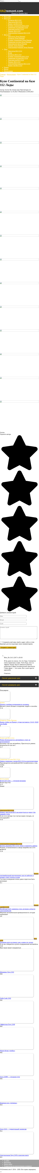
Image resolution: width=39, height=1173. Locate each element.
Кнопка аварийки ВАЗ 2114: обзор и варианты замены (18, 846)
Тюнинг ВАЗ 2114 (14, 62)
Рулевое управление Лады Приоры (20, 40)
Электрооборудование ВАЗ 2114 (19, 64)
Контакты (7, 1162)
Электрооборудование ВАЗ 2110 (19, 33)
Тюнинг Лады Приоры (16, 46)
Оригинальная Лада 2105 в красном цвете (14, 1155)
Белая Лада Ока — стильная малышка (13, 781)
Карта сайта (8, 1164)
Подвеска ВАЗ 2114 (14, 55)
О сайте (6, 1160)
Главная (2, 74)
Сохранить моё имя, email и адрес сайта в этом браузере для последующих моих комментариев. (17, 643)
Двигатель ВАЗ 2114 (15, 51)
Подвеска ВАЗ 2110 (14, 20)
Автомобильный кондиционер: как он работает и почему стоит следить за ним (17, 876)
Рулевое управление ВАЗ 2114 (18, 56)
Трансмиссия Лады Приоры (17, 44)
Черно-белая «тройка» (7, 1051)
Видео (6, 69)
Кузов (10, 53)
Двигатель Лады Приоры (16, 36)
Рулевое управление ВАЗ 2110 (18, 26)
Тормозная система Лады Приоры (19, 42)
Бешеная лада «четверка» (8, 1103)
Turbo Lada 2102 (5, 998)
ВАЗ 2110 (7, 18)
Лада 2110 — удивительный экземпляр (13, 1129)
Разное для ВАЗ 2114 (15, 65)
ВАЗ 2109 (7, 17)
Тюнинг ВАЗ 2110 (14, 31)
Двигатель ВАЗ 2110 (15, 22)
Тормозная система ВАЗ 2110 (18, 27)
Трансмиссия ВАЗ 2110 (16, 29)
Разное (6, 67)
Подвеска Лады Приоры (16, 38)
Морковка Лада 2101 (7, 972)
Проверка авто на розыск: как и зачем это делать (16, 942)
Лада (5, 49)
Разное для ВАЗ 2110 (15, 24)
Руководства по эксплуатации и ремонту (18, 1166)
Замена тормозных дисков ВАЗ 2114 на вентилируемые (19, 761)
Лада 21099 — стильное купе (10, 1077)
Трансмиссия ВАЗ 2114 (16, 60)
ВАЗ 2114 (7, 35)
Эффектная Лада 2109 (7, 1024)
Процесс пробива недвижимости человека (14, 704)
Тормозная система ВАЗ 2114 (18, 58)
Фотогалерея (8, 71)
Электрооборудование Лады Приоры (20, 47)
